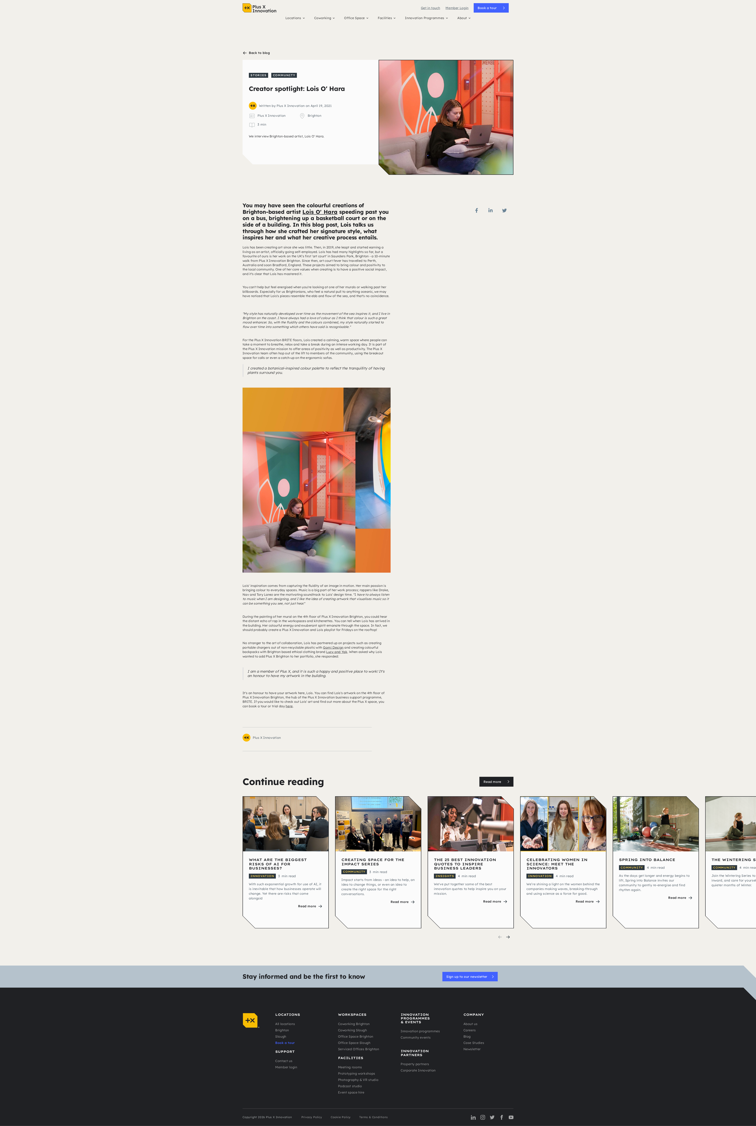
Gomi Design (333, 647)
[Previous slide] (500, 937)
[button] (295, 19)
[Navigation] (259, 7)
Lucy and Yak (336, 652)
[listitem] (286, 862)
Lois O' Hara (319, 211)
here (289, 706)
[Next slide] (508, 937)
